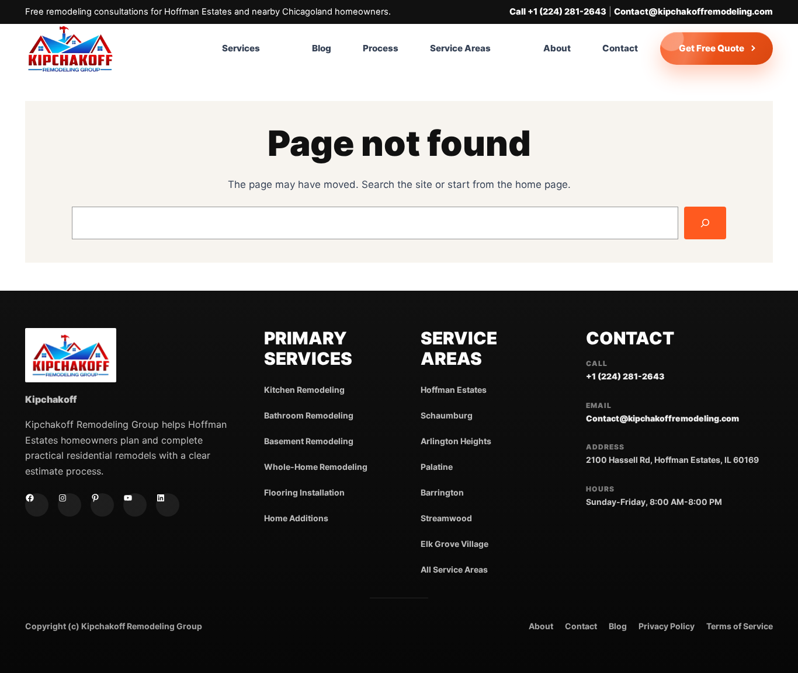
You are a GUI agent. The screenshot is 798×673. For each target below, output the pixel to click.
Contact (581, 626)
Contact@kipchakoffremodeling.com (693, 11)
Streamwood (446, 518)
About (541, 626)
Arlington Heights (456, 441)
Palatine (437, 467)
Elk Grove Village (454, 544)
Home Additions (296, 518)
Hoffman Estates (454, 390)
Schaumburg (447, 415)
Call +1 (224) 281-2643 (557, 11)
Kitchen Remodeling (304, 390)
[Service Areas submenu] (511, 48)
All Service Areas (454, 569)
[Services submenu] (280, 48)
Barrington (442, 492)
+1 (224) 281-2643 (625, 376)
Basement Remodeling (308, 441)
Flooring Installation (304, 492)
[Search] (705, 223)
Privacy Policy (667, 626)
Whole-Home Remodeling (315, 467)
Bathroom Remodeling (308, 415)
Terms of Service (739, 626)
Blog (618, 626)
